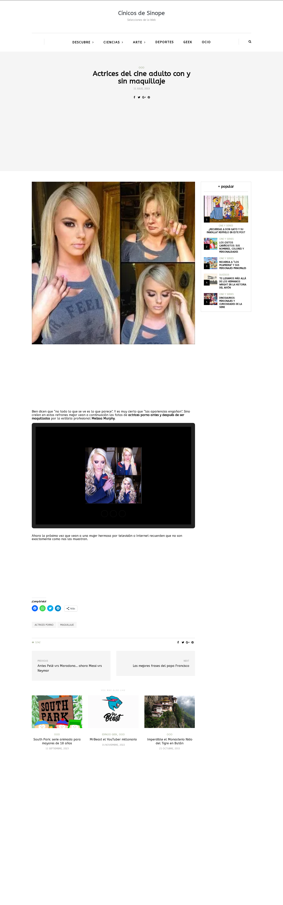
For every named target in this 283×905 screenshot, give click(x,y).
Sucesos (224, 275)
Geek (187, 42)
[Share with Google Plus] (144, 97)
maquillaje (67, 625)
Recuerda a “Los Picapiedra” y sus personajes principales (232, 265)
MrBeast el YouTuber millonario (113, 739)
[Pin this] (148, 97)
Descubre (81, 42)
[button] (104, 513)
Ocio (206, 42)
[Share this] (134, 97)
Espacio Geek (109, 734)
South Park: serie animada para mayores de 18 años (57, 741)
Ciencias (112, 42)
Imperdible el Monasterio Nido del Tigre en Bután (169, 741)
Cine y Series (226, 225)
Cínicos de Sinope (141, 13)
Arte (137, 42)
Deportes (164, 42)
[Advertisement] (141, 142)
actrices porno (44, 625)
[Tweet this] (139, 97)
